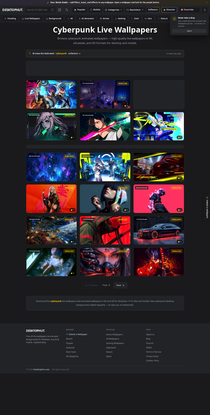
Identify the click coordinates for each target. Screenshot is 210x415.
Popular (81, 9)
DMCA (149, 347)
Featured (70, 347)
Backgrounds (55, 18)
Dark (136, 18)
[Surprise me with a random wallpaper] (59, 10)
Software (153, 9)
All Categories (72, 356)
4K (71, 18)
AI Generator (88, 18)
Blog (148, 338)
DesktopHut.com (41, 369)
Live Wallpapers (32, 18)
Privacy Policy (152, 356)
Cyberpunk (111, 347)
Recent (69, 338)
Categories (113, 10)
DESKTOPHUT (35, 331)
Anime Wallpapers (114, 334)
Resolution (135, 10)
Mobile (96, 9)
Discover (170, 9)
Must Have (71, 351)
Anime (106, 18)
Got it (189, 31)
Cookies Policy (152, 360)
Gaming (121, 18)
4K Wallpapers (112, 338)
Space (109, 356)
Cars (150, 18)
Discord (149, 343)
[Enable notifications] (205, 10)
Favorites (190, 9)
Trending (11, 18)
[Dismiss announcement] (207, 2)
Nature (164, 18)
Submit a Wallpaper (78, 334)
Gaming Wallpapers (115, 343)
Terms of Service (153, 351)
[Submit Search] (66, 10)
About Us (150, 334)
